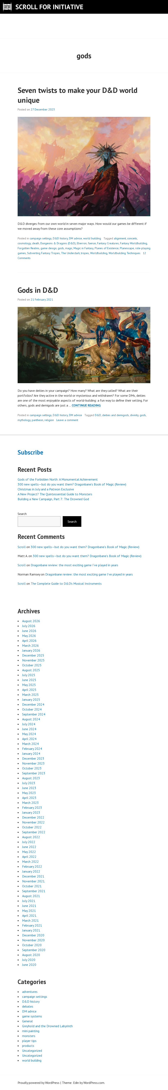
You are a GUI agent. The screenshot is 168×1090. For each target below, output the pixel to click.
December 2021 (33, 876)
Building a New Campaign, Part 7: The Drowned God (53, 499)
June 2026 (29, 631)
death (35, 243)
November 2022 (33, 822)
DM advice (75, 238)
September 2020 (33, 950)
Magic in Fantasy (83, 248)
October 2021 (32, 886)
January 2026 (31, 650)
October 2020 (32, 945)
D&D (98, 415)
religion (49, 420)
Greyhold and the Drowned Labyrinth (47, 1026)
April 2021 (29, 915)
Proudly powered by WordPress (38, 1083)
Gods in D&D (38, 290)
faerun (92, 243)
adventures (29, 992)
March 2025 (30, 695)
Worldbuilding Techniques (124, 253)
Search (22, 514)
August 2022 (31, 837)
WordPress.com (93, 1083)
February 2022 (32, 866)
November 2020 (33, 940)
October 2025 (32, 665)
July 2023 (28, 783)
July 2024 (28, 724)
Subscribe (30, 452)
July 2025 (28, 675)
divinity (134, 415)
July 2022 (28, 842)
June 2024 (29, 729)
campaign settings (41, 238)
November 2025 (33, 660)
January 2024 (31, 753)
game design (49, 248)
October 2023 (32, 768)
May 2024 (29, 734)
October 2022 (32, 827)
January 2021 (31, 930)
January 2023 (31, 812)
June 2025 (29, 680)
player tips (29, 1041)
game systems (32, 1016)
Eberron (82, 243)
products (28, 1046)
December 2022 (33, 817)
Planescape (127, 248)
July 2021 (28, 901)
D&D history (60, 238)
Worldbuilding (98, 253)
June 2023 (29, 788)
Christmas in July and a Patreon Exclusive (46, 489)
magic (68, 248)
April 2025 (29, 690)
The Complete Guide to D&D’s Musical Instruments (66, 583)
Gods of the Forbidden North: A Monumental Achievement (58, 479)
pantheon (37, 420)
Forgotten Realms (28, 248)
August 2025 (31, 670)
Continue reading (86, 405)
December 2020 (33, 935)
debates (27, 1006)
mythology (24, 420)
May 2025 (29, 685)
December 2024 (33, 704)
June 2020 (29, 965)
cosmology (24, 243)
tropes (85, 253)
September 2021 (33, 891)
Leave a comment (67, 420)
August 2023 (31, 778)
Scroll (22, 547)
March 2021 (30, 920)
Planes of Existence (107, 248)
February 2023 (32, 807)
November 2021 (33, 881)
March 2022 (30, 861)
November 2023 (33, 763)
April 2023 (29, 798)
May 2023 (29, 793)
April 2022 (29, 857)
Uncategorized (32, 1050)
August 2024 (31, 719)
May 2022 (29, 852)
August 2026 (31, 621)
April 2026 (29, 640)
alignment (120, 238)
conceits (132, 238)
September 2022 (33, 832)
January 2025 (31, 699)
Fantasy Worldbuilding (133, 243)
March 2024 (30, 744)
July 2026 (28, 626)
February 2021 (32, 925)
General (27, 1021)
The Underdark (70, 253)
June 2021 (29, 906)
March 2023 (30, 803)
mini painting (30, 1031)
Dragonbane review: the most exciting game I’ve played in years (74, 565)
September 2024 (33, 714)
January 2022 (31, 871)
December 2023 (33, 758)
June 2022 (29, 847)
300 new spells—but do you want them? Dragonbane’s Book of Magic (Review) (72, 484)
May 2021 (29, 911)
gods (61, 248)
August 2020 (31, 955)
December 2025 (33, 655)
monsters (28, 1036)
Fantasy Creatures (108, 243)
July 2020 (28, 960)
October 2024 (32, 709)
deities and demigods (115, 415)
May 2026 (29, 636)
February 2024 (32, 749)
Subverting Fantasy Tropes (43, 253)
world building (92, 238)
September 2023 (33, 773)
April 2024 (29, 739)
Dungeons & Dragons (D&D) (58, 243)
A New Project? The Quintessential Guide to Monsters (55, 494)
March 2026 (30, 645)
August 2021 (31, 896)
